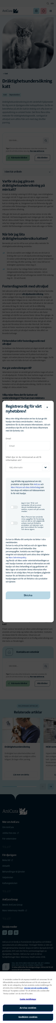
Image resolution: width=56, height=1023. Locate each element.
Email (8, 438)
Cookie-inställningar (28, 999)
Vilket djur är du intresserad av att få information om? (23, 458)
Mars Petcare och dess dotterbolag (25, 487)
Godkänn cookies (28, 1017)
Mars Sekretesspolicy (17, 558)
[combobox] (28, 467)
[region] (28, 997)
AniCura (37, 484)
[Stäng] (47, 407)
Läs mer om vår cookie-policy (36, 988)
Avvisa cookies (28, 1008)
